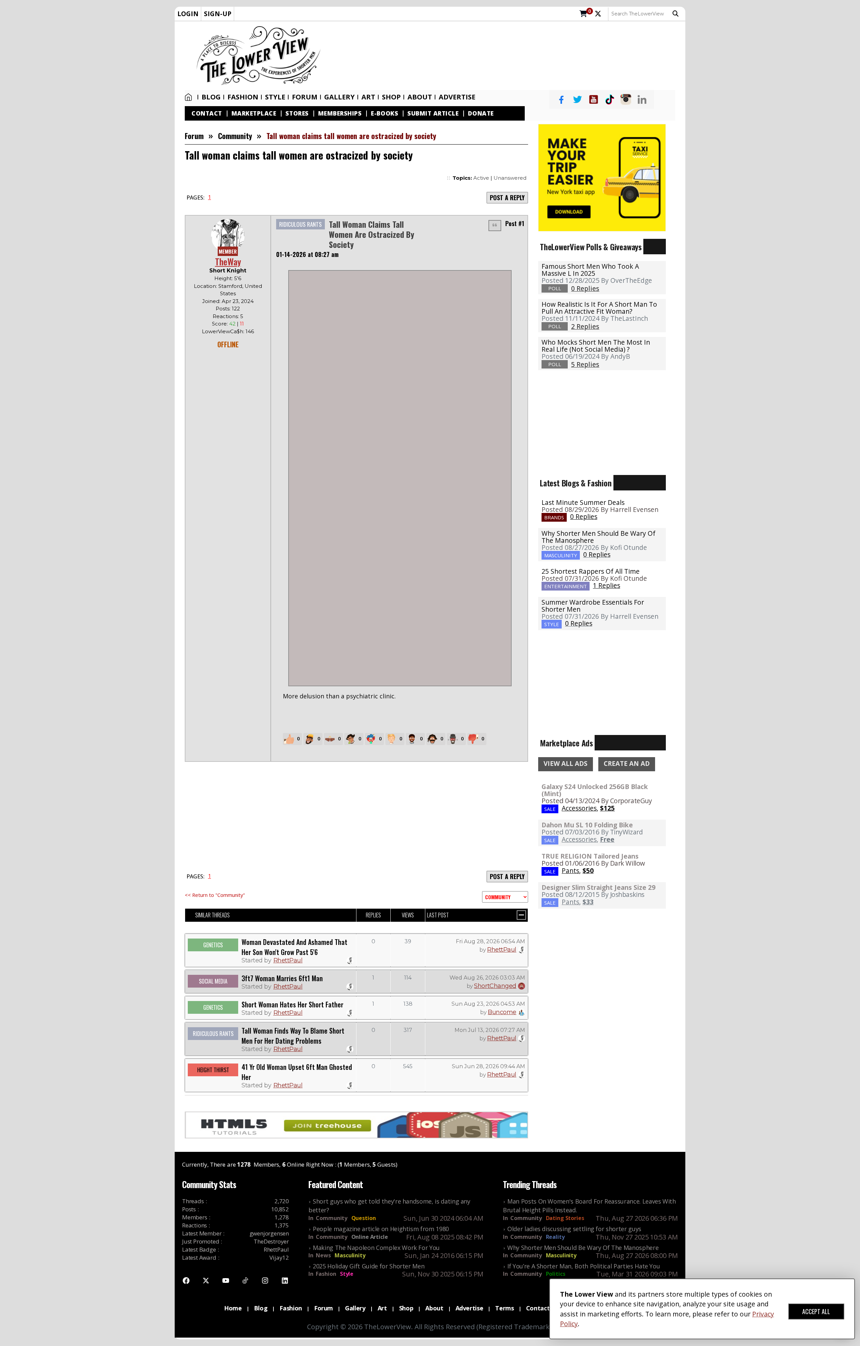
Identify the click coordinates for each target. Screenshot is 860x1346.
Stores (297, 113)
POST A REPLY (507, 197)
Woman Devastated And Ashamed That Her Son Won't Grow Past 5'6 (294, 947)
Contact (206, 113)
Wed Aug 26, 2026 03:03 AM (487, 977)
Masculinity (350, 1255)
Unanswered (509, 178)
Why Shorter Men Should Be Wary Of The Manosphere (598, 537)
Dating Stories (565, 1218)
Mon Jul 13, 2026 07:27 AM (490, 1030)
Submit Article (433, 113)
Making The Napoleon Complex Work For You (376, 1248)
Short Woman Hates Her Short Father (292, 1004)
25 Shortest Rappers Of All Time (591, 571)
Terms (504, 1308)
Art (368, 97)
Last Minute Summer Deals (583, 502)
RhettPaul (288, 960)
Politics (555, 1273)
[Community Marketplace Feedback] (505, 897)
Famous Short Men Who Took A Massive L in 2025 (590, 270)
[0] (583, 14)
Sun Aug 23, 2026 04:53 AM (488, 1004)
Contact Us (542, 1308)
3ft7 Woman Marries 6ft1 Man (282, 978)
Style (275, 97)
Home (190, 97)
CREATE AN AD (627, 763)
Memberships (340, 113)
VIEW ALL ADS (566, 763)
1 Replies (606, 585)
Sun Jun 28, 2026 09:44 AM (488, 1066)
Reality (555, 1237)
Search (677, 13)
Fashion (242, 97)
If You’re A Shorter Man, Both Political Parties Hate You (583, 1266)
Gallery (339, 97)
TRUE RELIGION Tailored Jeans (590, 856)
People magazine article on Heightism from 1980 (381, 1229)
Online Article (369, 1237)
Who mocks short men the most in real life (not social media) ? (596, 346)
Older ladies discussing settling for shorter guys (574, 1229)
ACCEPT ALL (816, 1311)
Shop (406, 1308)
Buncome (502, 1012)
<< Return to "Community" (215, 895)
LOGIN (188, 13)
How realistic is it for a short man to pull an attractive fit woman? (599, 308)
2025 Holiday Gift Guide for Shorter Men (368, 1266)
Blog (211, 97)
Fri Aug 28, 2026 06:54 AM (490, 941)
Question (363, 1218)
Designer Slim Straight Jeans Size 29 (598, 887)
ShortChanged (495, 986)
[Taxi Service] (602, 177)
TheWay (228, 261)
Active (481, 178)
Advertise (457, 97)
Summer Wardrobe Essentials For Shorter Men (593, 606)
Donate (480, 113)
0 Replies (583, 516)
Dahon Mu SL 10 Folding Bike (587, 824)
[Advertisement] (506, 56)
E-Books (384, 113)
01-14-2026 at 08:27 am (307, 254)
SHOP (391, 97)
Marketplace (253, 113)
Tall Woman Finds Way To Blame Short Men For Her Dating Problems (293, 1036)
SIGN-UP (217, 13)
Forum (304, 97)
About (419, 97)
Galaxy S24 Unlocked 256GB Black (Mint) (595, 790)
